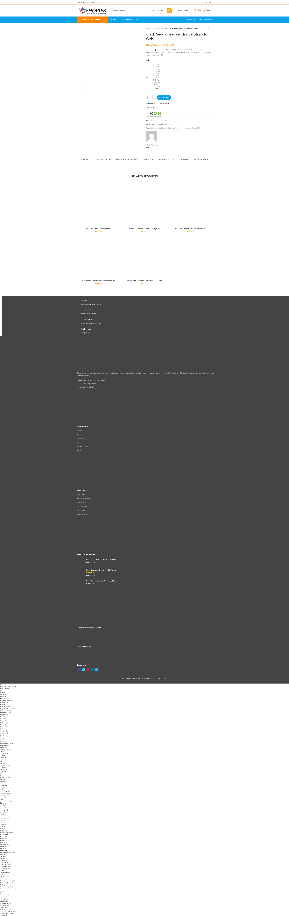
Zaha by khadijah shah (6, 913)
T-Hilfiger (3, 885)
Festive (2, 775)
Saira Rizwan (3, 846)
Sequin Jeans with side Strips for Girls (163, 50)
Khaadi (2, 806)
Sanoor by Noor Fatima (6, 852)
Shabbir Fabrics (4, 864)
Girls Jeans (165, 28)
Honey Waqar (4, 791)
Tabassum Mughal (5, 887)
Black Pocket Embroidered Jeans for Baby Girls (98, 281)
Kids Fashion (156, 28)
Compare (151, 103)
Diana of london (4, 749)
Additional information (127, 159)
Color (148, 60)
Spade (2, 879)
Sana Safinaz (3, 850)
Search (169, 10)
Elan (1, 763)
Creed (2, 739)
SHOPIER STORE (190, 19)
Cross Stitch (3, 741)
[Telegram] (199, 2)
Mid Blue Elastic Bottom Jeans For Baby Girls (190, 229)
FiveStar (2, 779)
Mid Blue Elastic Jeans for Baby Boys (99, 229)
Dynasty (2, 755)
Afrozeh (2, 694)
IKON (152, 108)
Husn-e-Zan (3, 798)
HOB (1, 789)
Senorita (2, 860)
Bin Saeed (3, 723)
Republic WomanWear (6, 832)
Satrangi (2, 858)
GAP (1, 783)
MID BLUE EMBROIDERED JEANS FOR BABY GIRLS (144, 281)
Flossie (2, 781)
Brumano (2, 727)
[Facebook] (193, 2)
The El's (2, 897)
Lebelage (2, 810)
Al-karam (2, 704)
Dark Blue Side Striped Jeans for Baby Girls (144, 229)
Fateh (1, 773)
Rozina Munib (4, 840)
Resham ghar (4, 834)
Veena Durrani (4, 903)
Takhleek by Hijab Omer (7, 889)
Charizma (3, 733)
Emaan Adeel (4, 765)
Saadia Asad (3, 844)
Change (2, 731)
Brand (109, 159)
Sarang (2, 856)
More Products (201, 159)
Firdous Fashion (4, 777)
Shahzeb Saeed (4, 866)
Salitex (2, 848)
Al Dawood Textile (5, 700)
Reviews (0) (148, 159)
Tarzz (1, 891)
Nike (1, 822)
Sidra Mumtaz (4, 873)
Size (147, 78)
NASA (1, 820)
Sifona (2, 875)
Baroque (2, 721)
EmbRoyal (3, 767)
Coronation (3, 737)
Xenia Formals (4, 909)
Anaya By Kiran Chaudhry (7, 709)
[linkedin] (197, 2)
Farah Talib (3, 771)
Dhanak (2, 747)
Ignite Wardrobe (4, 802)
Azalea (2, 717)
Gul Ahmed (3, 785)
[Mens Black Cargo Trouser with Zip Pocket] (81, 562)
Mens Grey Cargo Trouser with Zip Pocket (101, 570)
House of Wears (4, 796)
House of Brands (4, 794)
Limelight (3, 812)
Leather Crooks (4, 808)
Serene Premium (5, 862)
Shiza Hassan (4, 868)
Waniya (2, 907)
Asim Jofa (2, 715)
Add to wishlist (165, 103)
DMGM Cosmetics (5, 753)
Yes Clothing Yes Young (7, 911)
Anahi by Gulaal (4, 706)
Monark (2, 816)
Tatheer (2, 893)
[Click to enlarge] (82, 88)
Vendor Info (184, 159)
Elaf (1, 761)
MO (1, 814)
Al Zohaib (2, 702)
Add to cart (164, 97)
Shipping (99, 159)
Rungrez (2, 842)
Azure (1, 719)
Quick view (118, 192)
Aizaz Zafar (3, 698)
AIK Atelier (3, 696)
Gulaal (2, 788)
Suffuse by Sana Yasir (6, 881)
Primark (2, 824)
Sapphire (2, 854)
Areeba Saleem (4, 711)
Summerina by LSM (5, 883)
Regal (1, 828)
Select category (156, 11)
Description (85, 159)
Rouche (2, 838)
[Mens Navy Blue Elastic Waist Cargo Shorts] (81, 583)
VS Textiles (3, 905)
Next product (211, 28)
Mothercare (3, 818)
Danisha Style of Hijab (6, 743)
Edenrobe (3, 759)
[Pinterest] (196, 2)
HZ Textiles (3, 800)
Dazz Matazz (3, 745)
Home (148, 28)
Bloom (2, 725)
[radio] (182, 65)
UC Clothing (3, 901)
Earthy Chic (3, 757)
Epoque (2, 769)
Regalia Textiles (4, 830)
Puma (1, 826)
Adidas (2, 692)
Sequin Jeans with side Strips (191, 128)
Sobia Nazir (3, 877)
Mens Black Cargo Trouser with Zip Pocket (101, 559)
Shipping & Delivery (166, 159)
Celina (2, 729)
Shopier (2, 870)
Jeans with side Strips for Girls (160, 128)
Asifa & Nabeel (4, 712)
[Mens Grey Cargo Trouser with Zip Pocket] (81, 572)
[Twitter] (195, 2)
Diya (1, 751)
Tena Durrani (4, 895)
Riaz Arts (2, 836)
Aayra (1, 690)
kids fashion (176, 128)
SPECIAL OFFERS (206, 19)
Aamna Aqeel (4, 688)
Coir (1, 735)
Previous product (206, 28)
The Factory (3, 899)
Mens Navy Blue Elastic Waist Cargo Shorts (101, 581)
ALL (1, 684)
